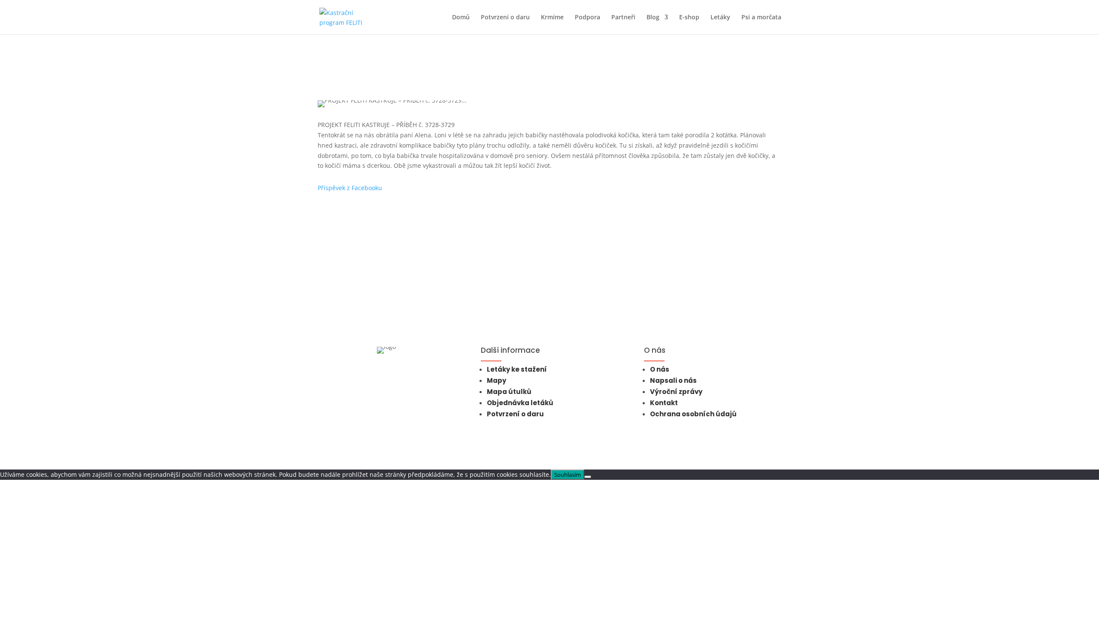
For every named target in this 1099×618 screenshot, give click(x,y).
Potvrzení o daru (505, 17)
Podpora (587, 17)
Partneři (623, 17)
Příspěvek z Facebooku (350, 188)
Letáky (720, 17)
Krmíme (552, 17)
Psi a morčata (761, 17)
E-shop (689, 17)
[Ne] (587, 477)
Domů (461, 17)
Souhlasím (567, 475)
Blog (653, 17)
